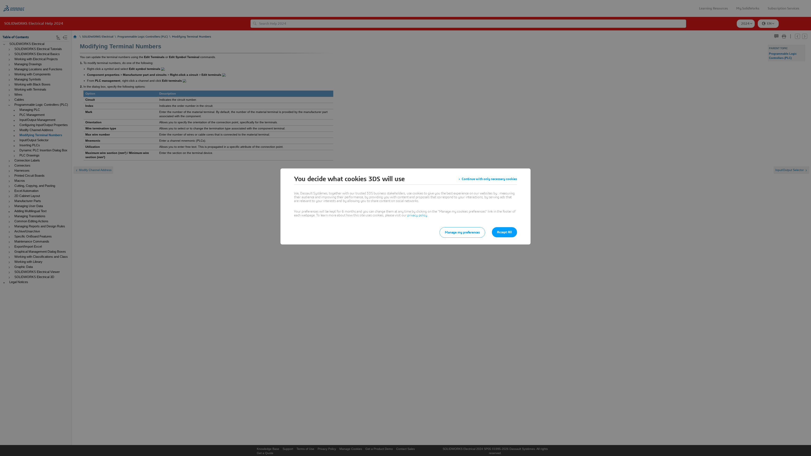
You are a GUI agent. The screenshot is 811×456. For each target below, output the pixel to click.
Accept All (504, 232)
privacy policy (417, 215)
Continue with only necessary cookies (489, 179)
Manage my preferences (462, 232)
